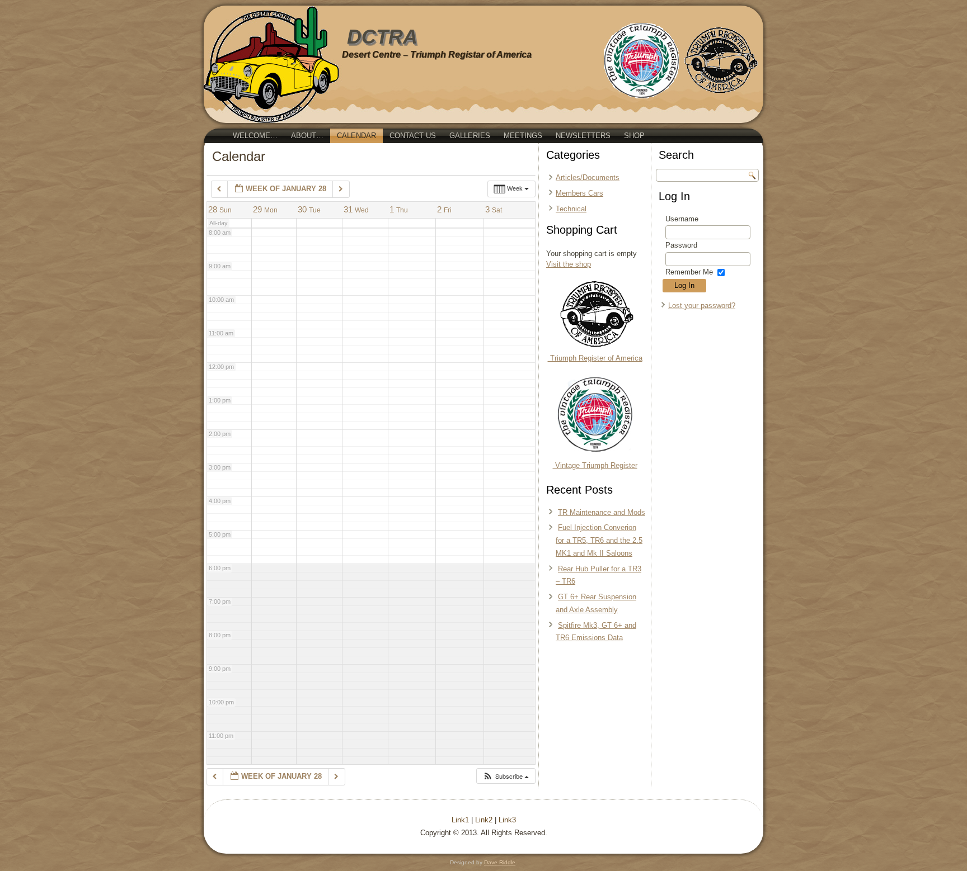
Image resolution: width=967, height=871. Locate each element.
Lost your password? (701, 305)
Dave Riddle (499, 862)
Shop (634, 135)
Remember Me (689, 272)
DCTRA (382, 36)
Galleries (469, 135)
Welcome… (255, 135)
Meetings (523, 135)
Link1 (460, 820)
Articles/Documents (587, 177)
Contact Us (412, 135)
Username (681, 219)
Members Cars (579, 193)
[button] (505, 776)
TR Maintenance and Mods (601, 512)
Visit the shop (568, 264)
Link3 (507, 820)
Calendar (356, 135)
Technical (571, 209)
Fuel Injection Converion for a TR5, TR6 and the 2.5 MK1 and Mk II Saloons (599, 540)
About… (307, 135)
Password (681, 245)
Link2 (483, 820)
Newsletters (583, 135)
